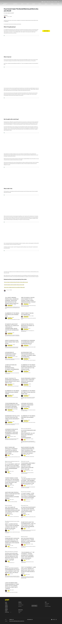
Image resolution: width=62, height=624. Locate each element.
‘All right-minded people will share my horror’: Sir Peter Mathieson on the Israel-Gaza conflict (12, 300)
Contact (52, 1)
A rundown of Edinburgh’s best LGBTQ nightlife (10, 354)
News (15, 304)
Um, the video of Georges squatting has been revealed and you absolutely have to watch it (12, 510)
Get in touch (34, 605)
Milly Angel (9, 317)
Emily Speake (26, 328)
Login (19, 612)
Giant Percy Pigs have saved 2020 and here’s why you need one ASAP (14, 284)
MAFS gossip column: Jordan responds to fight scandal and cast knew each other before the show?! (28, 450)
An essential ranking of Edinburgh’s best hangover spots (28, 342)
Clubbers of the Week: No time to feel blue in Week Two (28, 392)
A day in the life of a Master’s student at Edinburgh (27, 326)
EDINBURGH (10, 305)
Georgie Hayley (26, 344)
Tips (58, 1)
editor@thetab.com (30, 619)
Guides (29, 303)
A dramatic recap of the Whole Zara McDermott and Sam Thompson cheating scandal (11, 432)
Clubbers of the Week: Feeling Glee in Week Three (12, 392)
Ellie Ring (9, 514)
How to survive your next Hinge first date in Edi (12, 342)
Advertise (55, 1)
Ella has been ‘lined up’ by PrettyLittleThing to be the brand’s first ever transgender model (12, 467)
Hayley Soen (26, 454)
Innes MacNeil (10, 421)
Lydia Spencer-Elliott (27, 470)
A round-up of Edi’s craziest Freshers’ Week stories (27, 405)
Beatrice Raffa (10, 344)
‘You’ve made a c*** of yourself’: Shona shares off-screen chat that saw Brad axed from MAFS (27, 555)
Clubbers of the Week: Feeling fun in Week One (28, 417)
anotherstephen (10, 436)
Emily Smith (9, 454)
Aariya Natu (9, 370)
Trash (32, 470)
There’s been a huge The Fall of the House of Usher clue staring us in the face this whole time (12, 480)
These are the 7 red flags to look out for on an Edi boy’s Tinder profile (14, 287)
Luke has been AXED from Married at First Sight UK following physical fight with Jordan (12, 585)
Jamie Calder (26, 303)
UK (8, 437)
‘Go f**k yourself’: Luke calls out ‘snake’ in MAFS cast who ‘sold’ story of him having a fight (28, 570)
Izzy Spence (7, 16)
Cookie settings (48, 606)
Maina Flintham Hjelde (11, 356)
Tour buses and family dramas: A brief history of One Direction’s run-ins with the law (28, 466)
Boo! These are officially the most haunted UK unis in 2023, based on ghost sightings (11, 450)
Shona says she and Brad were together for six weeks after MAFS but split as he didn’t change (11, 556)
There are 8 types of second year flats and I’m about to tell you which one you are (16, 282)
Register (19, 611)
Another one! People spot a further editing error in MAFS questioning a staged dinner (12, 495)
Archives (20, 606)
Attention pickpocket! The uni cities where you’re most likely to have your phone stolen (28, 510)
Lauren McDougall (11, 304)
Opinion (11, 16)
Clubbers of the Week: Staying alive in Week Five (12, 315)
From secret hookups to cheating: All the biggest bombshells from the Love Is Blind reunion (12, 541)
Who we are (48, 1)
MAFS (29, 454)
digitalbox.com (11, 619)
